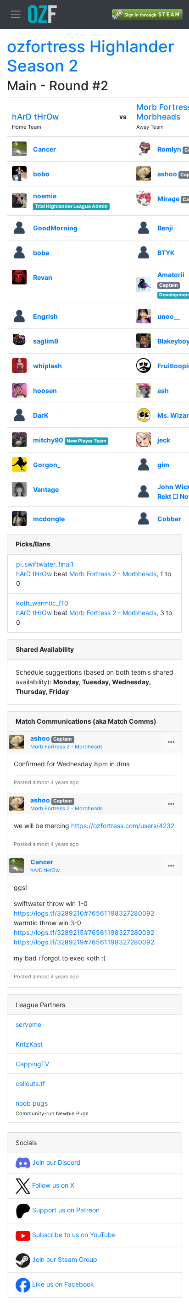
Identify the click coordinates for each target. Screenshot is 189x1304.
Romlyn (169, 149)
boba (41, 252)
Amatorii (170, 274)
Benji (165, 228)
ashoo (167, 174)
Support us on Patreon (65, 1210)
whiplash (47, 366)
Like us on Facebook (62, 1284)
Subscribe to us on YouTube (73, 1235)
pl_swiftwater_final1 (45, 564)
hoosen (45, 390)
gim (163, 465)
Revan (42, 277)
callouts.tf (30, 1083)
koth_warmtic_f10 (42, 603)
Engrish (45, 316)
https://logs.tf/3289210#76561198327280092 (84, 913)
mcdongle (49, 519)
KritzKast (29, 1044)
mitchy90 (48, 440)
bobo (41, 174)
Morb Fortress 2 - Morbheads (112, 574)
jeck (163, 440)
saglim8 (45, 341)
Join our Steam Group (63, 1259)
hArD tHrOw (35, 116)
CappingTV (32, 1064)
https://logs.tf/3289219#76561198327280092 (84, 942)
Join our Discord (55, 1162)
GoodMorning (55, 228)
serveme (28, 1024)
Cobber (169, 519)
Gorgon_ (47, 465)
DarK (41, 415)
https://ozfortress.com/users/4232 (122, 825)
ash (163, 390)
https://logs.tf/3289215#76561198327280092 (84, 932)
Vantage (46, 489)
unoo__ (168, 316)
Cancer (44, 149)
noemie (44, 196)
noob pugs (32, 1103)
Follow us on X (52, 1185)
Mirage (168, 198)
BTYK (166, 252)
